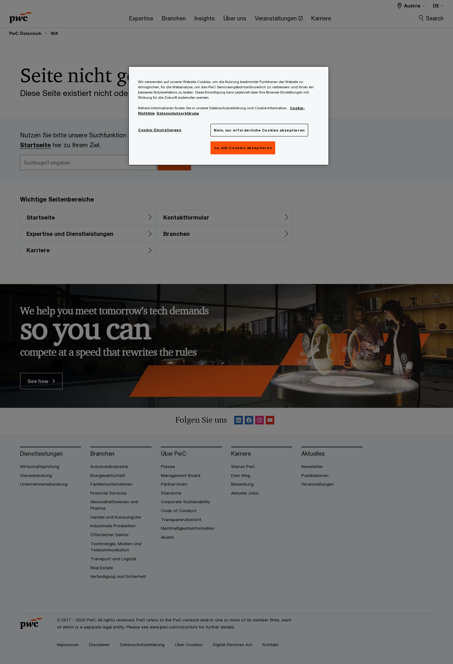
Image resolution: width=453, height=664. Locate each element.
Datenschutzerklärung (178, 113)
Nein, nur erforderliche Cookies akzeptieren (259, 130)
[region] (229, 115)
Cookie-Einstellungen (159, 130)
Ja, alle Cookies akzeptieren (243, 148)
